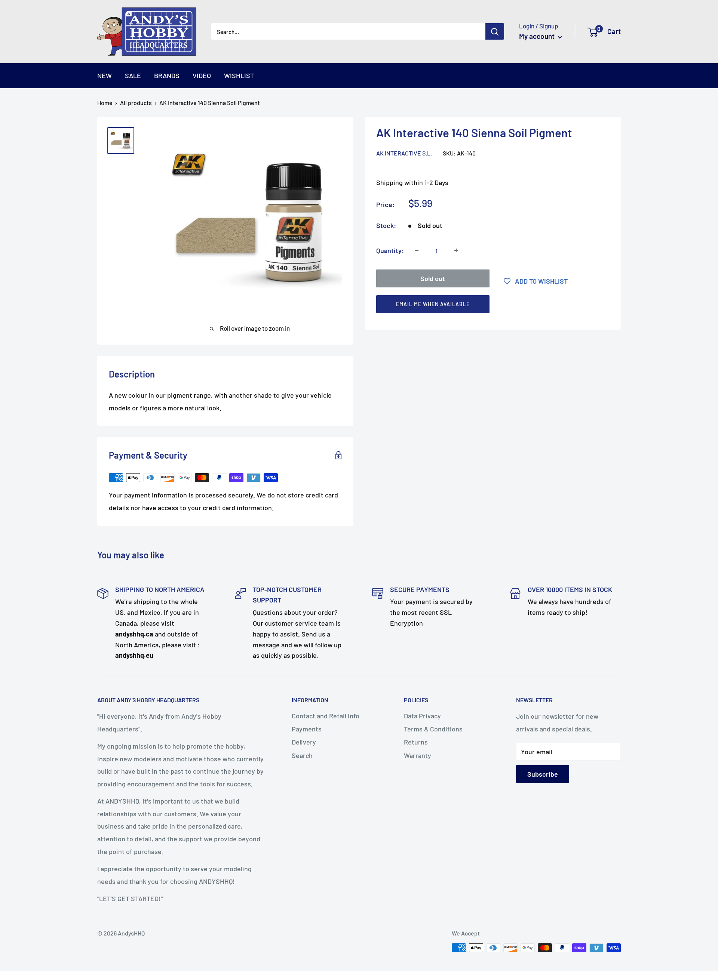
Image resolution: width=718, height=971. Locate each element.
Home (105, 102)
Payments (307, 729)
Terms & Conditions (433, 729)
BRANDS (167, 75)
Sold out (432, 278)
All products (136, 102)
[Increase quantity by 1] (456, 250)
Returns (416, 742)
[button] (489, 305)
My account (537, 36)
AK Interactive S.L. (404, 152)
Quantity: (390, 250)
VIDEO (202, 75)
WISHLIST (239, 75)
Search (302, 755)
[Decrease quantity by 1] (416, 250)
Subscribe (542, 774)
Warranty (417, 755)
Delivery (304, 742)
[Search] (494, 31)
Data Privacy (422, 716)
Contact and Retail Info (325, 716)
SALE (133, 75)
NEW (104, 75)
